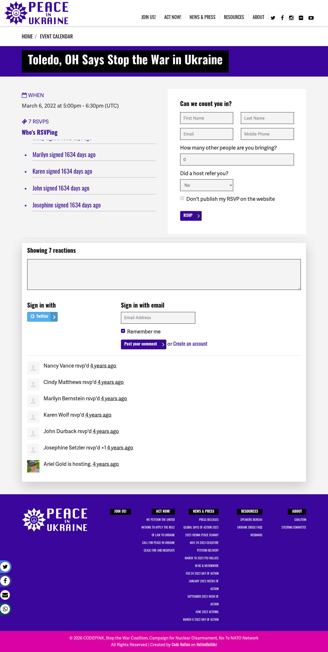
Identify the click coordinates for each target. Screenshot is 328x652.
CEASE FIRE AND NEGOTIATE (159, 550)
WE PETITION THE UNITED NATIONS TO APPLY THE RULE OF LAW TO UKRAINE (158, 527)
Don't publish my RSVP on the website (230, 199)
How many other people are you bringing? (228, 147)
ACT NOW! (163, 512)
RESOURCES (249, 512)
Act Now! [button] (172, 17)
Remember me (144, 331)
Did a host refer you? (204, 173)
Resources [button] (234, 17)
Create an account (190, 343)
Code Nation (181, 644)
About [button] (258, 17)
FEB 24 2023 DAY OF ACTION (202, 573)
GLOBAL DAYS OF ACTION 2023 (201, 527)
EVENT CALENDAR (56, 36)
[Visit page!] (274, 17)
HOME (27, 36)
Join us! (148, 17)
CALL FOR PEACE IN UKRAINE (158, 542)
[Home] (36, 13)
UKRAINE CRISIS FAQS (249, 527)
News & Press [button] (203, 17)
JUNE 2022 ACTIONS (207, 611)
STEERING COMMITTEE (294, 527)
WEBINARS (256, 535)
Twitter (41, 317)
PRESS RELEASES (209, 519)
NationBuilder (207, 644)
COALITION (300, 519)
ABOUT (297, 512)
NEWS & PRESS (203, 512)
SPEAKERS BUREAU (251, 519)
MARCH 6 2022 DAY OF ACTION (201, 619)
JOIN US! (120, 512)
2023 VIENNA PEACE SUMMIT (202, 535)
